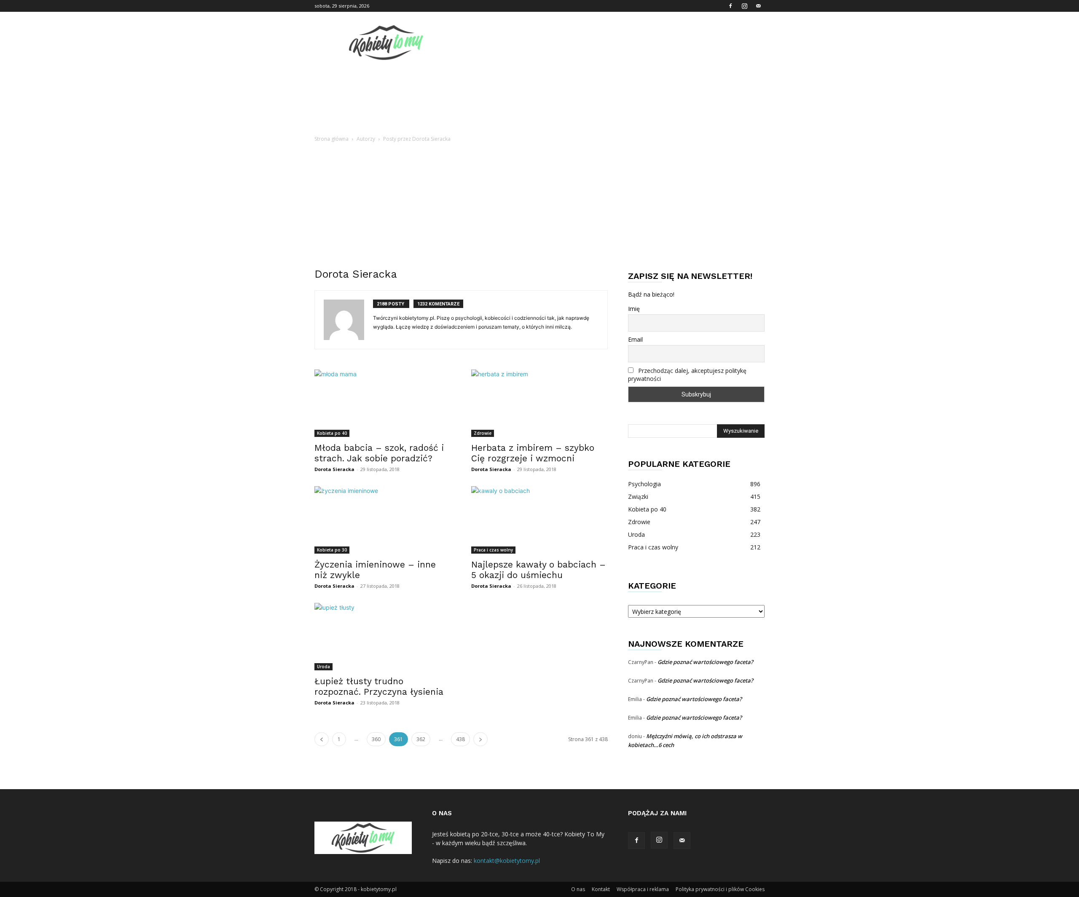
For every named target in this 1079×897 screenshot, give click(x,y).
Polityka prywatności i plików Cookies (720, 889)
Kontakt (601, 889)
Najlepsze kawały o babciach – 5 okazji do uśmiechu (538, 569)
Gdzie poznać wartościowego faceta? (705, 662)
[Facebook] (730, 6)
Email (635, 339)
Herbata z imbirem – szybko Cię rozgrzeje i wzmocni (532, 452)
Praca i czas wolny (493, 550)
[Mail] (758, 6)
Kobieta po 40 (332, 433)
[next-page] (480, 739)
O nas (578, 889)
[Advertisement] (539, 207)
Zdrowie (482, 433)
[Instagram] (744, 6)
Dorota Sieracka (334, 469)
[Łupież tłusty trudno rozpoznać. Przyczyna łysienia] (382, 636)
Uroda (323, 666)
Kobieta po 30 (332, 550)
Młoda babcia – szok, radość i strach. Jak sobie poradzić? (379, 452)
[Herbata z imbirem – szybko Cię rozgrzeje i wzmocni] (539, 403)
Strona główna (331, 138)
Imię (634, 309)
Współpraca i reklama (643, 889)
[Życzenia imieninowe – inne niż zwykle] (382, 520)
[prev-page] (321, 739)
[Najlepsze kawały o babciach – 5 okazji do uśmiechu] (539, 520)
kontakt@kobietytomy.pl (507, 861)
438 (460, 739)
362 (420, 739)
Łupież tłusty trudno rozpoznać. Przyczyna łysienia (378, 686)
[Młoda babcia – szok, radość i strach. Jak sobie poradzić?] (382, 403)
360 (376, 739)
